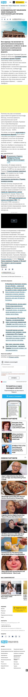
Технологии (4, 663)
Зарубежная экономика (19, 651)
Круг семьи (16, 664)
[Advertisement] (14, 99)
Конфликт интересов (19, 653)
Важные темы (4, 5)
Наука (2, 661)
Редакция (3, 610)
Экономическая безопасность (17, 656)
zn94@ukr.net (18, 628)
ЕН (20, 68)
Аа (13, 2)
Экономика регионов (6, 659)
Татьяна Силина (6, 259)
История (16, 661)
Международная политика (7, 651)
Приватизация (4, 657)
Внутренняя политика (6, 649)
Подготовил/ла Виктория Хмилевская (11, 276)
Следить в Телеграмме (15, 396)
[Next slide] (26, 6)
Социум (15, 659)
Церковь (3, 668)
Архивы (3, 608)
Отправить (14, 377)
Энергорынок (4, 655)
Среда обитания (4, 666)
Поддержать (20, 2)
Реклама (3, 613)
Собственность (17, 668)
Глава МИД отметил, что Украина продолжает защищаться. (16, 322)
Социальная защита (18, 649)
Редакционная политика (7, 615)
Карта (2, 617)
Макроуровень (4, 653)
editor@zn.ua (22, 630)
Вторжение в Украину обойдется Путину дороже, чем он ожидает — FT (16, 159)
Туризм (15, 666)
